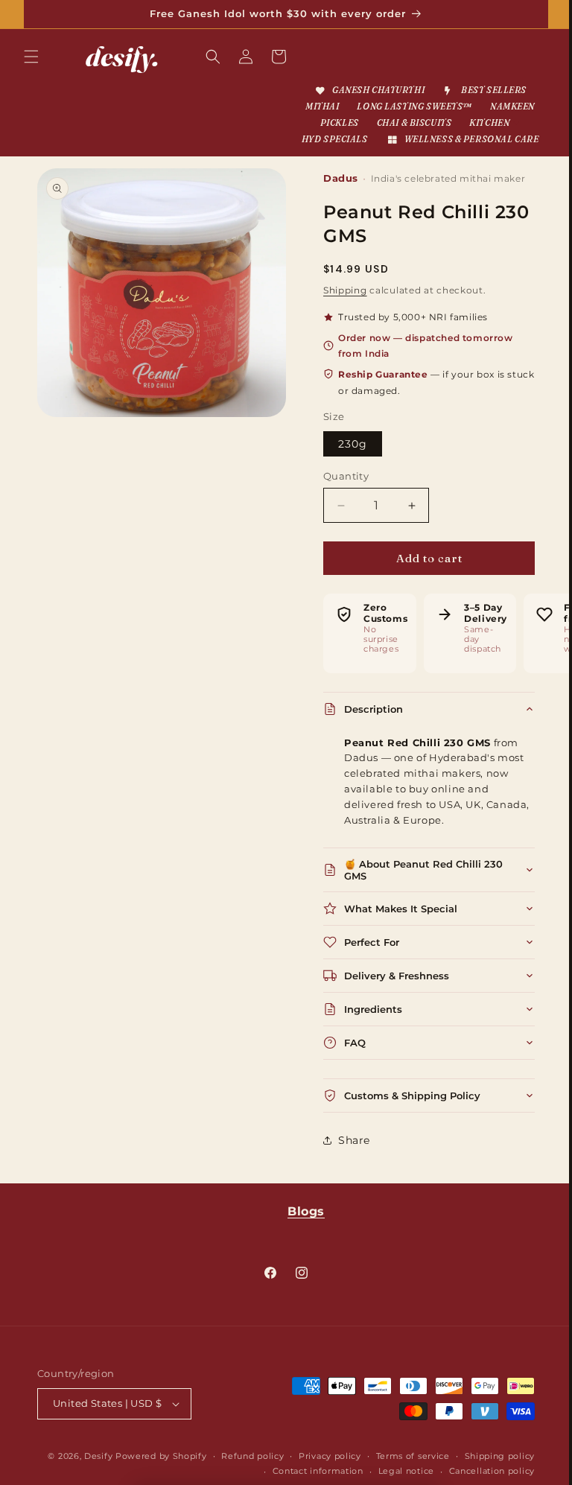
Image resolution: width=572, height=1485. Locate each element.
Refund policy (326, 1471)
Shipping (340, 306)
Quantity (340, 491)
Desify (172, 1472)
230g (347, 459)
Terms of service (487, 1471)
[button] (31, 56)
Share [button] (349, 1156)
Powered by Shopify (235, 1472)
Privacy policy (403, 1471)
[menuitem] (363, 90)
